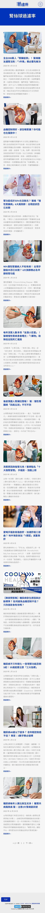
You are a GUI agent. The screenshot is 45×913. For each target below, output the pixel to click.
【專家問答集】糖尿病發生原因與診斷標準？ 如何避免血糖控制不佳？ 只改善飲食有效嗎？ (22, 601)
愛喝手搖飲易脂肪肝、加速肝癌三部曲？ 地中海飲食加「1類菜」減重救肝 (22, 536)
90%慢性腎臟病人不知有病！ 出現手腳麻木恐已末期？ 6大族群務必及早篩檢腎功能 (22, 270)
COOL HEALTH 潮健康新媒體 (30, 903)
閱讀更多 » (7, 97)
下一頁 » (29, 843)
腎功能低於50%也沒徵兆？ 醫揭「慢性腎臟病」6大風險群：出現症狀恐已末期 (22, 204)
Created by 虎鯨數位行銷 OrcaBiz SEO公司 (22, 909)
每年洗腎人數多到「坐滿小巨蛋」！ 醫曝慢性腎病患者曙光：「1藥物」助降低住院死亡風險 (22, 336)
